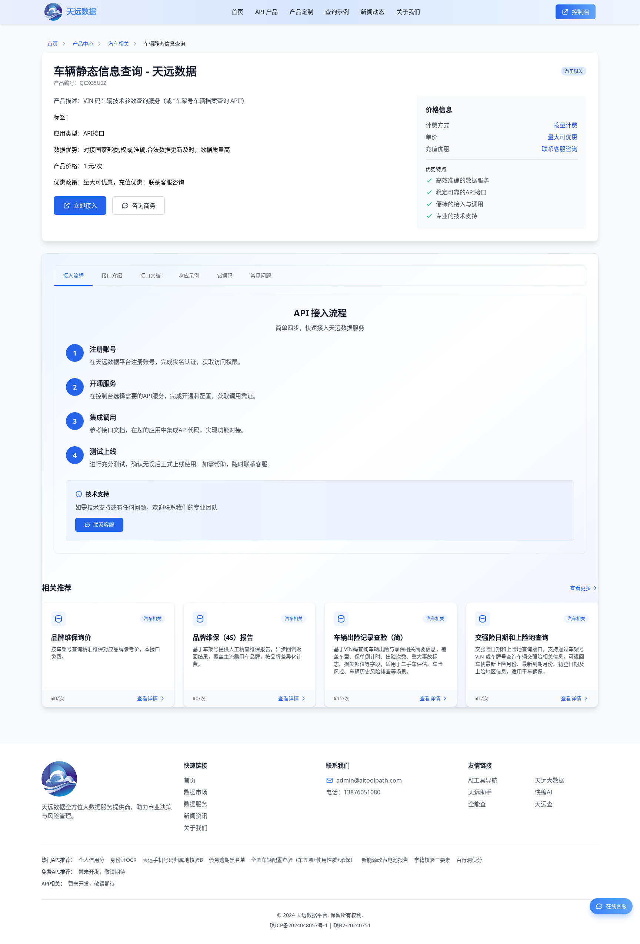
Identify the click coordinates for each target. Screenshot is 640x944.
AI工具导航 (482, 780)
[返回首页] (106, 779)
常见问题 (260, 275)
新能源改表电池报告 (384, 859)
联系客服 (103, 524)
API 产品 (266, 12)
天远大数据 (549, 780)
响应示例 (189, 275)
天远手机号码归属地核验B (173, 859)
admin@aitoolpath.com (369, 780)
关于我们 (408, 12)
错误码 (225, 275)
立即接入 (85, 205)
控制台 (581, 12)
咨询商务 (144, 205)
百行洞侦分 (469, 859)
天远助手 (480, 792)
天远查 (544, 804)
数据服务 (195, 804)
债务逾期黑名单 (227, 859)
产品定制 (301, 12)
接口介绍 (111, 275)
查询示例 (337, 12)
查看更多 (580, 587)
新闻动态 (372, 12)
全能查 (477, 804)
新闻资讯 (195, 816)
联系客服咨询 (559, 149)
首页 (237, 12)
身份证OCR (123, 859)
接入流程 (73, 275)
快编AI (543, 792)
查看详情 (147, 698)
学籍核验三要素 (432, 859)
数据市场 (195, 792)
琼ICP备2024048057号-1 (299, 925)
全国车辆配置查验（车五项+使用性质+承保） (303, 859)
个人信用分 (91, 859)
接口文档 (150, 275)
